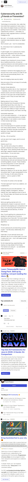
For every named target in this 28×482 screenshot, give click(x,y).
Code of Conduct (10, 326)
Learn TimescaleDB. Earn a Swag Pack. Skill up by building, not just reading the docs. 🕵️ (14, 272)
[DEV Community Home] (5, 2)
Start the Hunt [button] (6, 295)
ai (2, 19)
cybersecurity (16, 19)
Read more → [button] (5, 373)
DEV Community (13, 394)
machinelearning (5, 21)
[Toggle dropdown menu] (26, 253)
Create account (22, 2)
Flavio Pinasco (8, 5)
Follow (14, 385)
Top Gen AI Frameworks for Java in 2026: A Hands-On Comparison (13, 352)
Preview (13, 310)
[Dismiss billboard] (26, 449)
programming (8, 19)
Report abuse (19, 326)
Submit (6, 310)
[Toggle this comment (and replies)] (2, 318)
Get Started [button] (5, 479)
